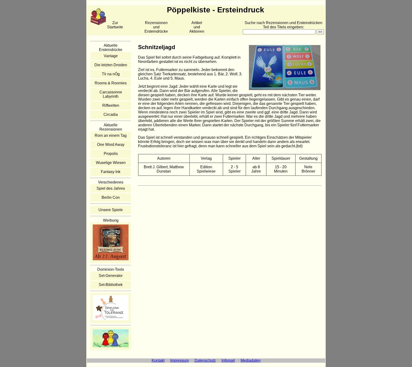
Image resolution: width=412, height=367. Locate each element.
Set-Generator (111, 276)
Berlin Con (111, 197)
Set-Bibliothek (111, 285)
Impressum (179, 360)
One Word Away (110, 145)
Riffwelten (110, 105)
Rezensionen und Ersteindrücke (156, 27)
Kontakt (158, 360)
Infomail (228, 360)
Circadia (110, 114)
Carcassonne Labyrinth (110, 94)
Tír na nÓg (111, 74)
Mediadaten (251, 360)
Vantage (111, 56)
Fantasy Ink (110, 172)
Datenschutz (205, 360)
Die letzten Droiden (110, 65)
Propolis (111, 154)
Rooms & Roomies (111, 83)
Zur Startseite (115, 25)
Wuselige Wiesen (111, 163)
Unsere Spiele (110, 210)
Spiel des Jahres (111, 188)
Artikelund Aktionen (196, 27)
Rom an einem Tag (111, 135)
